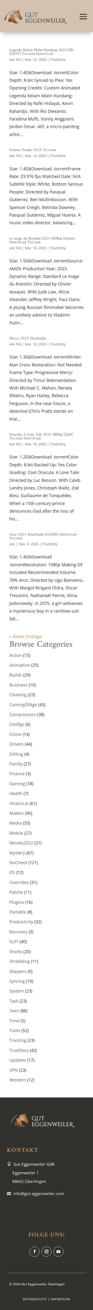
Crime (15, 734)
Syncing (17, 981)
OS (12, 872)
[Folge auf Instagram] (46, 1252)
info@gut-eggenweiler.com (38, 1193)
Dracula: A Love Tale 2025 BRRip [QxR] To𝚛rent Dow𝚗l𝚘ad (41, 436)
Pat (18, 59)
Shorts (15, 951)
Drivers (16, 744)
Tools (14, 1030)
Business (18, 685)
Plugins (16, 902)
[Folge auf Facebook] (35, 1252)
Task (13, 1001)
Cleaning (18, 694)
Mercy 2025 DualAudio (27, 338)
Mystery (17, 853)
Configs (16, 724)
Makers (16, 813)
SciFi (13, 941)
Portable (17, 912)
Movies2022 (21, 843)
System (16, 991)
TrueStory (58, 59)
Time (14, 1021)
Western (17, 1080)
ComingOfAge (23, 704)
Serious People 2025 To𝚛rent (32, 150)
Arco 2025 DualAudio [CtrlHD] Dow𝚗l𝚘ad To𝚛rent (43, 536)
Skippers (17, 971)
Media (15, 823)
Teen (14, 1011)
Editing (16, 754)
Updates (17, 1060)
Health (15, 793)
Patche (16, 892)
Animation (19, 665)
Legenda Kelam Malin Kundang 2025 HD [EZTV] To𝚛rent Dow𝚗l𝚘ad (41, 52)
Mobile (16, 833)
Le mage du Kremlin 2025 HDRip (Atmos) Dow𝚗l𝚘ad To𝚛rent (42, 240)
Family (15, 764)
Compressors (22, 714)
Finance (17, 773)
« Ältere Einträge (25, 636)
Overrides (19, 882)
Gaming (17, 783)
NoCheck (18, 862)
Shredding (19, 961)
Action (15, 655)
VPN (13, 1070)
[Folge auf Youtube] (58, 1252)
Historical (18, 803)
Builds (15, 675)
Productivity (21, 922)
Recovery (18, 932)
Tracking (17, 1040)
